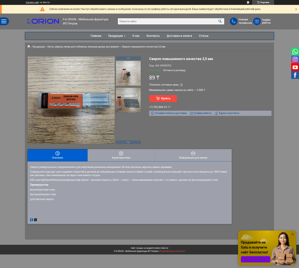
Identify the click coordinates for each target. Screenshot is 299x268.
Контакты (153, 35)
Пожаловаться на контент (172, 251)
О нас (136, 35)
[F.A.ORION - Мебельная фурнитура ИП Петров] (43, 21)
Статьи (203, 35)
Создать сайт (32, 2)
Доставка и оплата (179, 35)
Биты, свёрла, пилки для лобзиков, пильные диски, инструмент (83, 46)
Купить (165, 98)
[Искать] (220, 21)
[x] (35, 220)
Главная (96, 35)
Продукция (115, 35)
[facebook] (31, 220)
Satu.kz (164, 248)
